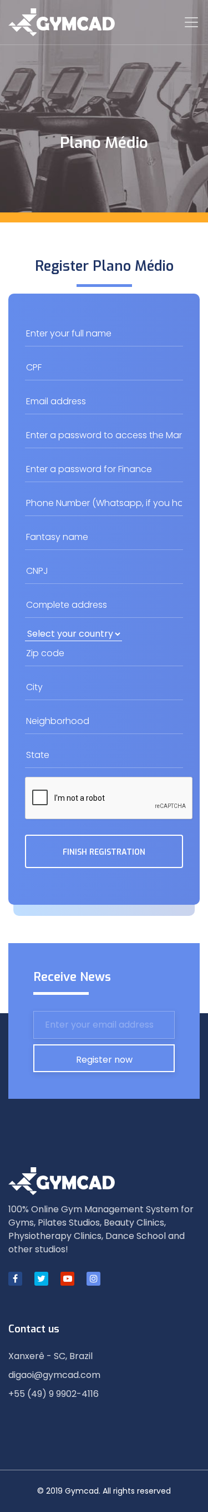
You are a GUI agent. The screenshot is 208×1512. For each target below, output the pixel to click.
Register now (104, 1059)
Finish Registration (104, 852)
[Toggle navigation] (191, 22)
